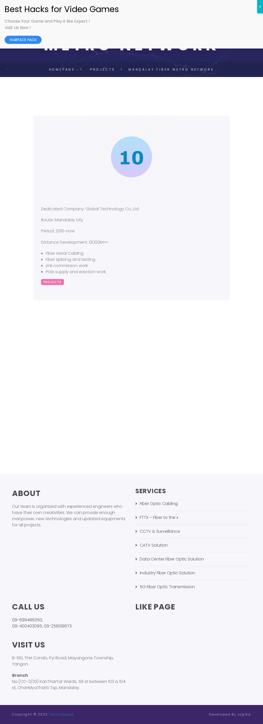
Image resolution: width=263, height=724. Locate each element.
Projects (52, 282)
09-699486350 (27, 620)
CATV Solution (154, 545)
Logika (244, 714)
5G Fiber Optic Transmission (167, 587)
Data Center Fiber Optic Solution (172, 559)
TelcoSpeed (61, 714)
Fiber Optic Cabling (159, 504)
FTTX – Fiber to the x (159, 517)
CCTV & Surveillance (160, 531)
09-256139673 (58, 626)
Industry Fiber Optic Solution (167, 573)
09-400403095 (27, 626)
